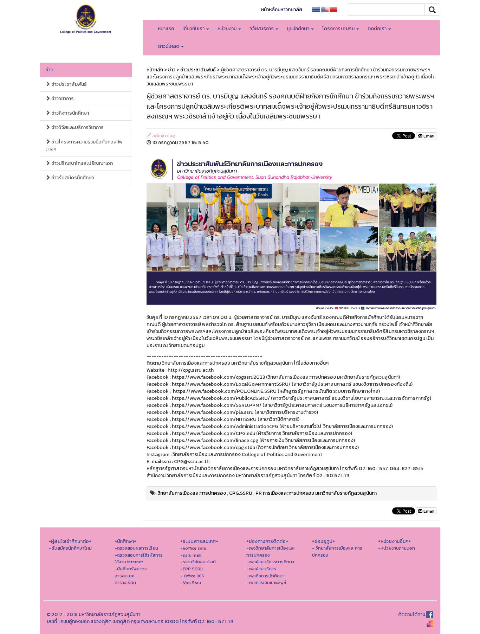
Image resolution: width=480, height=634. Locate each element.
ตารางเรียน (125, 582)
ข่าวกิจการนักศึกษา (69, 113)
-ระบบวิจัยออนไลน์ (198, 561)
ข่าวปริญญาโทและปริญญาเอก (81, 163)
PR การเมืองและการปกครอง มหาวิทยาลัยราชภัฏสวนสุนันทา (316, 493)
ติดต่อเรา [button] (378, 28)
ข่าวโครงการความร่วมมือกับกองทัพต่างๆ (84, 145)
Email (428, 136)
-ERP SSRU (191, 568)
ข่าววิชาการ (62, 98)
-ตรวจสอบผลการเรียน (136, 548)
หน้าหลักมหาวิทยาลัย (281, 9)
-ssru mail (190, 555)
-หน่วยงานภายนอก (396, 548)
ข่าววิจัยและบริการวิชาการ (77, 127)
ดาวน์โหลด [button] (169, 46)
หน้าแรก (166, 28)
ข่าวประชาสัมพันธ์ (68, 84)
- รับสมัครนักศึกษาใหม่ (70, 548)
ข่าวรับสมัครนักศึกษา (72, 177)
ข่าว (49, 69)
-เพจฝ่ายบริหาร (261, 568)
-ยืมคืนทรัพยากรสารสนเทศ (131, 572)
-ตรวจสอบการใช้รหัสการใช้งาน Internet (139, 558)
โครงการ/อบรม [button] (339, 28)
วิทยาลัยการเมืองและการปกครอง (192, 493)
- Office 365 (192, 575)
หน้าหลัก (155, 69)
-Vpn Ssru (190, 582)
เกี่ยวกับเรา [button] (194, 28)
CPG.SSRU (240, 493)
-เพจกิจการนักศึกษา (265, 575)
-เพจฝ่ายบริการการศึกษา (270, 561)
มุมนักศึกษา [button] (298, 28)
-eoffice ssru (193, 548)
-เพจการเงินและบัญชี (266, 582)
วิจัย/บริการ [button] (262, 28)
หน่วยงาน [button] (228, 28)
